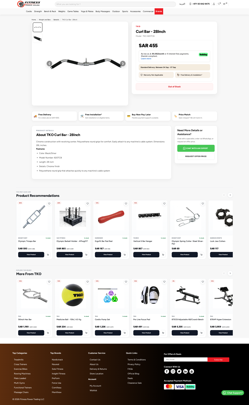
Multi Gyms (19, 383)
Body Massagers (103, 11)
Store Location (96, 373)
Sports (125, 11)
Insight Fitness (58, 373)
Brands (159, 11)
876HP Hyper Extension (220, 319)
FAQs (130, 369)
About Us (94, 364)
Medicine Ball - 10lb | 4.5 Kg (69, 319)
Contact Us (95, 359)
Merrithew (56, 392)
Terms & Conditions (137, 359)
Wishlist (93, 390)
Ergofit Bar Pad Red (103, 241)
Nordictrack (57, 359)
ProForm (56, 378)
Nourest (55, 364)
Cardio (29, 11)
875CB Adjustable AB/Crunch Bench (187, 319)
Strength (38, 11)
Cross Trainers (20, 364)
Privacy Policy (134, 364)
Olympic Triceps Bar (27, 241)
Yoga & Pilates (87, 11)
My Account (95, 386)
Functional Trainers (23, 387)
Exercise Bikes (20, 369)
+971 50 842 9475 (200, 4)
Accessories (135, 11)
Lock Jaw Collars (217, 241)
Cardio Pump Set (102, 319)
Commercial (148, 11)
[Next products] (230, 195)
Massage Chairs (21, 392)
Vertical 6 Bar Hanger (142, 241)
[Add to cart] (48, 254)
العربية (182, 4)
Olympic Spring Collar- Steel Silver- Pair (187, 242)
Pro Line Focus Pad (141, 319)
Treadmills (18, 359)
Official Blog (133, 373)
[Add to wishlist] (49, 203)
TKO (138, 26)
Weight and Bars (45, 20)
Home (34, 20)
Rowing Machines (22, 373)
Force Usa (56, 383)
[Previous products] (224, 195)
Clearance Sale (135, 383)
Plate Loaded (20, 378)
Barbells (56, 20)
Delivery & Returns (98, 369)
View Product (31, 254)
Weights (61, 11)
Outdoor (116, 11)
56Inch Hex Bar (25, 319)
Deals (130, 378)
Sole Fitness (57, 369)
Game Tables (73, 11)
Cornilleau (56, 387)
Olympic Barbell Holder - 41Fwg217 (72, 241)
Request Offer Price (196, 156)
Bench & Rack (50, 11)
